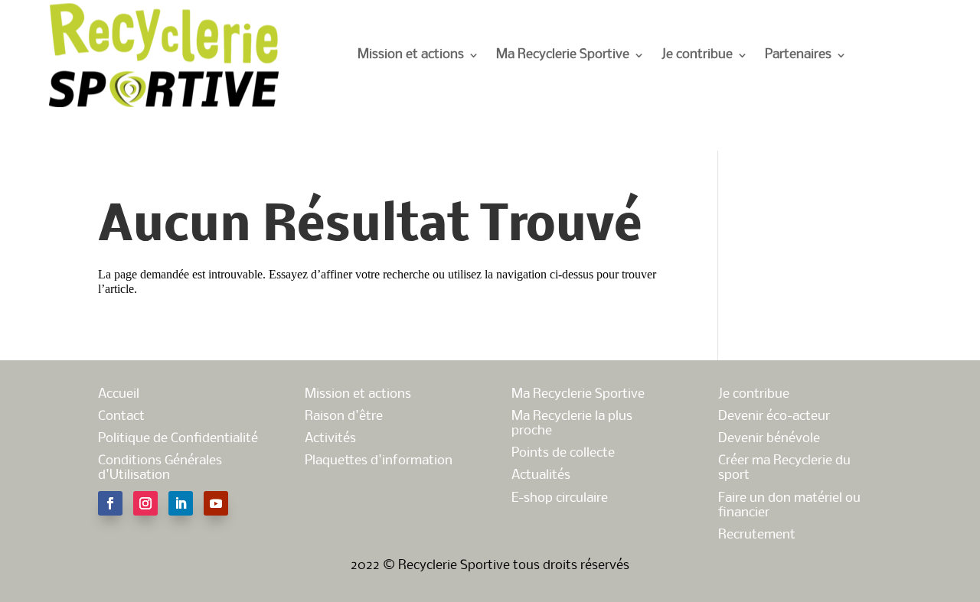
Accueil (118, 394)
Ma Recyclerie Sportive (562, 54)
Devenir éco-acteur (774, 416)
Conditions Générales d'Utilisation (160, 468)
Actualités (540, 475)
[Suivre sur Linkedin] (180, 503)
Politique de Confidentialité (178, 438)
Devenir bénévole (769, 438)
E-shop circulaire (559, 498)
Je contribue (697, 54)
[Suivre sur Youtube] (216, 503)
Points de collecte (563, 453)
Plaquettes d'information (378, 461)
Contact (121, 416)
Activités (330, 438)
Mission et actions (411, 54)
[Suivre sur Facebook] (110, 503)
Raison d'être (344, 416)
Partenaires (798, 54)
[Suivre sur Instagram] (145, 503)
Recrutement (756, 535)
